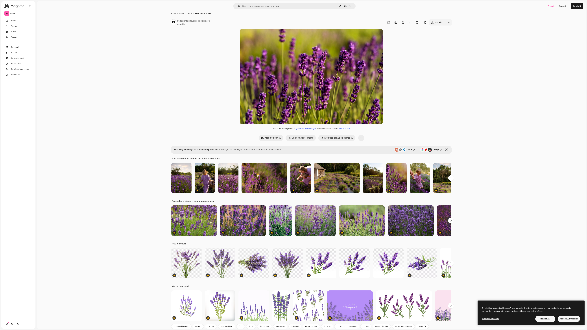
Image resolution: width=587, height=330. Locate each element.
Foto (190, 13)
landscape (280, 326)
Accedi (562, 6)
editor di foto (344, 128)
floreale (327, 326)
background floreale (403, 326)
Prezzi (551, 6)
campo (366, 326)
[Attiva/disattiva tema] (17, 323)
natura (198, 326)
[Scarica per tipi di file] (449, 22)
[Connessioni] (6, 323)
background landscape (346, 326)
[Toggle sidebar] (30, 6)
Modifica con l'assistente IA (338, 137)
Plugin (436, 149)
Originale (260, 34)
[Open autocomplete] (237, 6)
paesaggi (295, 326)
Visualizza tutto (211, 158)
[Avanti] (451, 178)
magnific (181, 24)
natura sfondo (311, 326)
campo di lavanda (181, 326)
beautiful (422, 326)
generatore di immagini (306, 128)
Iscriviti (577, 6)
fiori (240, 326)
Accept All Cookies (568, 318)
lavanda (211, 326)
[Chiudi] (446, 150)
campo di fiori (227, 326)
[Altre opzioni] (410, 22)
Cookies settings (490, 318)
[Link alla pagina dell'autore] (173, 22)
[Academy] (12, 323)
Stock (181, 13)
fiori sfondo (264, 326)
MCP (410, 149)
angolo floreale (381, 326)
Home (173, 13)
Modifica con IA (273, 137)
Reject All (545, 318)
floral (251, 326)
